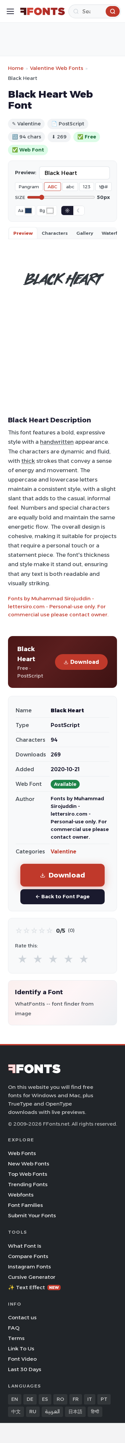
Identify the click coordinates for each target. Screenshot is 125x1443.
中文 (16, 1412)
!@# (103, 186)
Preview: (25, 173)
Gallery (84, 233)
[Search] (113, 11)
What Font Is (24, 1246)
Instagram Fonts (29, 1266)
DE (30, 1399)
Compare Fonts (28, 1256)
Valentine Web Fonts (56, 68)
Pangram (29, 186)
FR (76, 1399)
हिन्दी (95, 1412)
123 (86, 186)
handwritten (57, 441)
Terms (16, 1338)
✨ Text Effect (33, 1287)
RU (32, 1412)
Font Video (22, 1359)
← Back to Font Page (62, 896)
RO (60, 1399)
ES (45, 1399)
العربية (52, 1412)
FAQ (13, 1328)
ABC (52, 186)
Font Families (25, 1205)
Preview (23, 233)
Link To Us (21, 1348)
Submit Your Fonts (32, 1215)
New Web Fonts (28, 1163)
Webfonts (21, 1195)
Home (16, 68)
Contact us (22, 1317)
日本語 (75, 1412)
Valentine (63, 851)
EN (14, 1399)
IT (89, 1399)
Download (84, 662)
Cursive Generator (31, 1277)
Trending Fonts (28, 1184)
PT (104, 1399)
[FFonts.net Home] (42, 11)
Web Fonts (22, 1153)
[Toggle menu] (10, 11)
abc (70, 186)
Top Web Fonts (27, 1174)
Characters (55, 233)
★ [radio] (22, 959)
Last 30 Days (24, 1369)
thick (28, 460)
